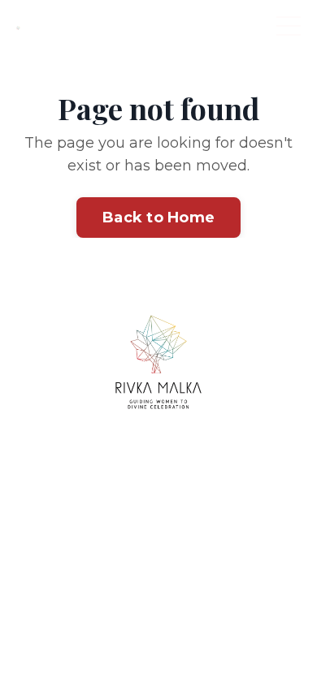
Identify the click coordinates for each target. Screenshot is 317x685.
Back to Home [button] (158, 217)
